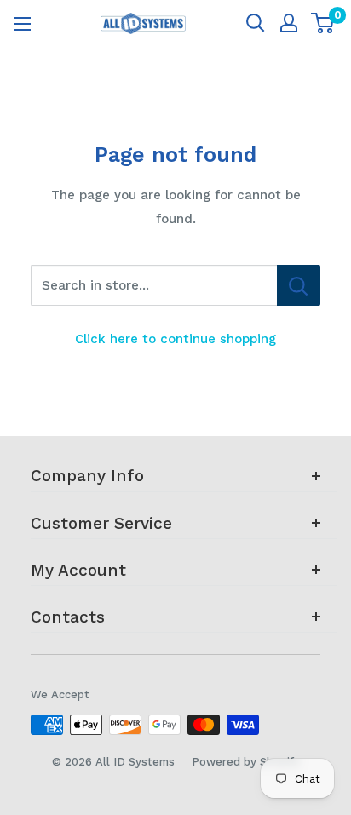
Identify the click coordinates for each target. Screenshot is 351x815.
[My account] (288, 23)
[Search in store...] (298, 285)
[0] (323, 23)
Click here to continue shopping (175, 339)
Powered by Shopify (246, 761)
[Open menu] (22, 24)
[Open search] (255, 23)
